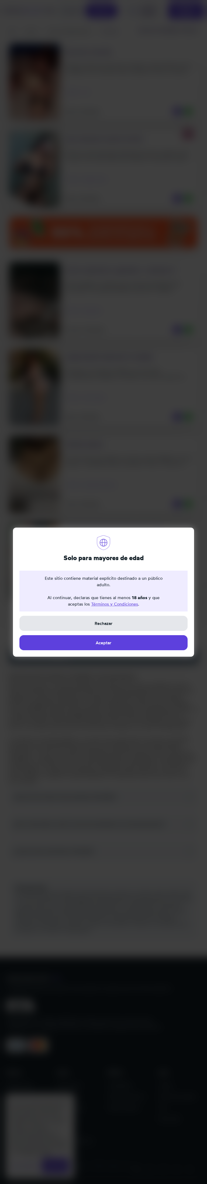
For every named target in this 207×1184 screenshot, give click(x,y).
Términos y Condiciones (114, 604)
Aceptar (103, 642)
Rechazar (103, 623)
